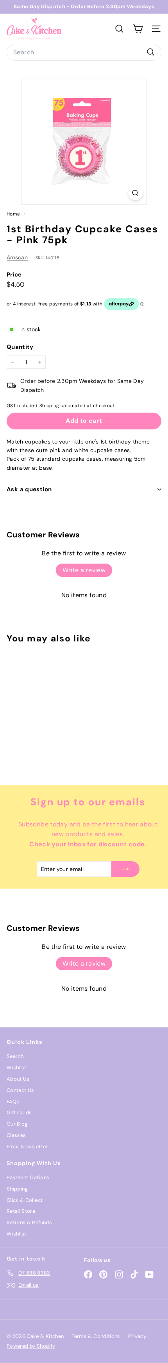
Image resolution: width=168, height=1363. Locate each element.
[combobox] (84, 52)
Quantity (20, 347)
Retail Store (21, 1211)
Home (14, 214)
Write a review (84, 570)
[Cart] (138, 28)
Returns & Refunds (29, 1222)
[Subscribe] (125, 869)
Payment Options (28, 1177)
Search (15, 1056)
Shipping (49, 405)
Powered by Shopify (31, 1346)
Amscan (17, 257)
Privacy (137, 1336)
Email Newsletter (27, 1146)
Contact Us (20, 1090)
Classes (16, 1135)
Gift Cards (19, 1112)
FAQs (13, 1101)
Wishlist (17, 1067)
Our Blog (17, 1124)
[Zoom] (135, 193)
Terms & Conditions (95, 1336)
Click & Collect (25, 1200)
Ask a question (29, 489)
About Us (18, 1079)
